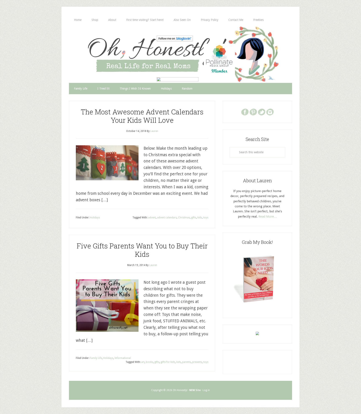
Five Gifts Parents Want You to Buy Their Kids (142, 250)
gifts (193, 217)
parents (186, 362)
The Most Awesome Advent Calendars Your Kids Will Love (142, 116)
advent (152, 217)
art (143, 362)
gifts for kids (168, 362)
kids (199, 217)
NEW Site (195, 390)
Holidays (95, 217)
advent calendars (167, 217)
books (149, 362)
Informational (122, 358)
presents (197, 362)
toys (205, 217)
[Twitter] (261, 112)
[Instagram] (270, 112)
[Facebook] (245, 112)
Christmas (184, 217)
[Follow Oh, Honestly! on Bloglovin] (175, 40)
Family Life (96, 358)
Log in (206, 390)
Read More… (267, 216)
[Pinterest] (253, 112)
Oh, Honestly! (112, 46)
